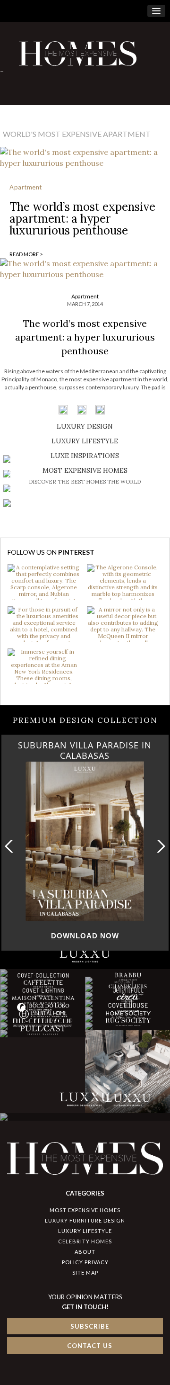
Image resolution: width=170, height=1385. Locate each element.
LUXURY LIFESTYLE (85, 1231)
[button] (159, 846)
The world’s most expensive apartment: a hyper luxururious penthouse (82, 218)
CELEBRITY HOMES (85, 1241)
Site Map (85, 1272)
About (85, 1252)
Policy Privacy (85, 1262)
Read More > (25, 254)
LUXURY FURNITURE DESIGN (85, 1220)
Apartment (25, 187)
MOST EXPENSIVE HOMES (85, 1210)
